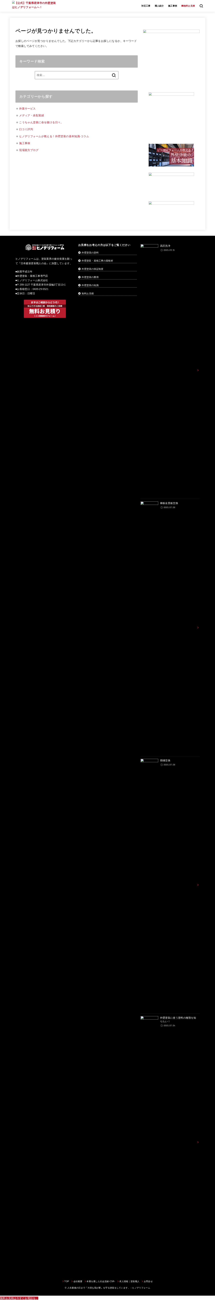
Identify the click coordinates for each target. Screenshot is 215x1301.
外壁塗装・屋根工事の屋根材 (97, 260)
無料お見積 (88, 293)
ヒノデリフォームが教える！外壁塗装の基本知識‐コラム (54, 136)
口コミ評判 (26, 129)
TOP (66, 1281)
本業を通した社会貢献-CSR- (101, 1281)
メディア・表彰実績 (31, 115)
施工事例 (172, 6)
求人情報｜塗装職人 (129, 1281)
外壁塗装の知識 (90, 285)
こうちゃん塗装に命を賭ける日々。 (41, 122)
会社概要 (77, 1281)
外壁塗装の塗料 (90, 252)
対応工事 (145, 6)
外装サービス (27, 108)
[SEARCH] (201, 6)
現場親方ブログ (28, 150)
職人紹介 (159, 6)
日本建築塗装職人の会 (34, 263)
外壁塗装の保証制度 (92, 269)
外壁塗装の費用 (90, 277)
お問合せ (148, 1281)
